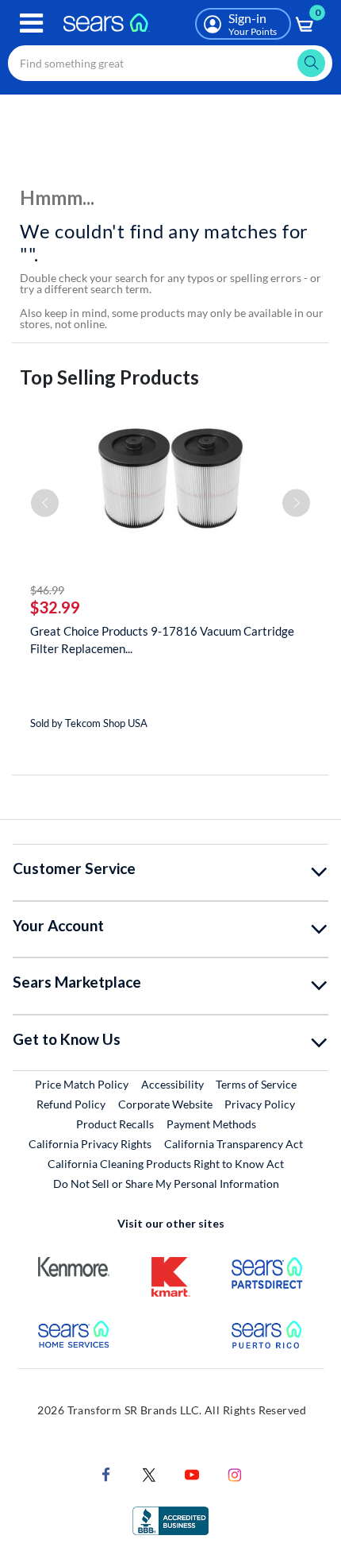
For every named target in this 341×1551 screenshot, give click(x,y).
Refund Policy (70, 1104)
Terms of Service (256, 1084)
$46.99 (47, 590)
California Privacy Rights (90, 1144)
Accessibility (172, 1084)
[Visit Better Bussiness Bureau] (170, 1519)
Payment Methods (211, 1124)
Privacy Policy (259, 1104)
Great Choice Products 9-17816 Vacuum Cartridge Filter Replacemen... (162, 640)
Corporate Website (166, 1104)
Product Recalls (115, 1124)
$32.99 (55, 607)
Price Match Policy (81, 1084)
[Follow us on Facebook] (106, 1473)
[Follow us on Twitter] (149, 1473)
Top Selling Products (109, 377)
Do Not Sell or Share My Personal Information (166, 1183)
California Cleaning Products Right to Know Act (166, 1163)
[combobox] (170, 63)
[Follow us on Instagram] (235, 1473)
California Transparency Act (233, 1144)
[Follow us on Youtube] (192, 1473)
